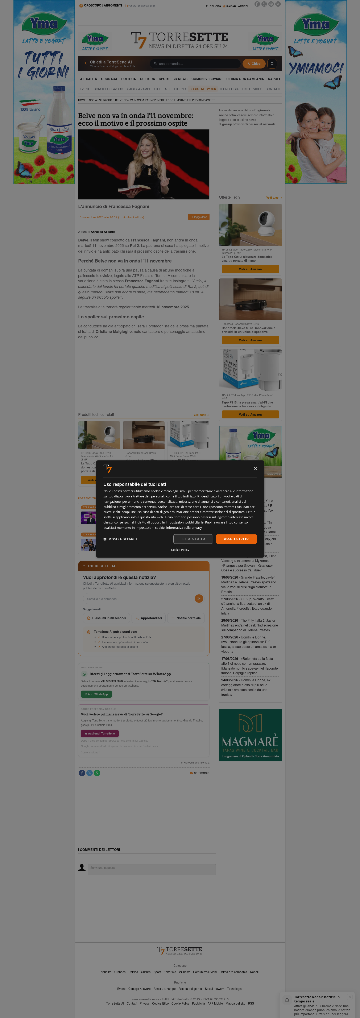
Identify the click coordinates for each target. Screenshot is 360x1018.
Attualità (106, 972)
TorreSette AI (115, 1003)
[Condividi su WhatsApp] (97, 773)
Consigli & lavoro (139, 988)
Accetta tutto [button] (236, 539)
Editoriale (170, 972)
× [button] (255, 468)
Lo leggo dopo (199, 217)
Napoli (254, 972)
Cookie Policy (180, 1003)
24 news (184, 972)
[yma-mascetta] (95, 41)
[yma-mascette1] (265, 41)
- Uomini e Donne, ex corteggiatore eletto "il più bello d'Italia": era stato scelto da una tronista (245, 687)
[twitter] (264, 4)
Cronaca (120, 972)
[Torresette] (180, 40)
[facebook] (257, 4)
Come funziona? (90, 752)
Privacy (144, 1003)
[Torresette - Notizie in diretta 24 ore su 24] (180, 951)
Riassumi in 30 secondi (109, 618)
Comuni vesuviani (205, 972)
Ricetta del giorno (190, 988)
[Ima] (250, 452)
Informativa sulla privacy (184, 527)
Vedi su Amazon (250, 269)
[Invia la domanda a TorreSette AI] (199, 598)
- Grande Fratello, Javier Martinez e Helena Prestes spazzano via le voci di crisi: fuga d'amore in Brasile (248, 584)
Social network (214, 988)
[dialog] (180, 509)
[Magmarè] (250, 735)
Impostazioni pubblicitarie (184, 522)
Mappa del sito (235, 1003)
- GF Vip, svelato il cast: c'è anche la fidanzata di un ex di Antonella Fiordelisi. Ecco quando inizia (247, 606)
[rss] (278, 4)
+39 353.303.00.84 (112, 681)
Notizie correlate (189, 618)
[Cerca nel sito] (272, 64)
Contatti (132, 1003)
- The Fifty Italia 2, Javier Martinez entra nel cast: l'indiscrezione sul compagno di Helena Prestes (249, 625)
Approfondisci (151, 618)
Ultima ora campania (233, 972)
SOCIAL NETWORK (100, 100)
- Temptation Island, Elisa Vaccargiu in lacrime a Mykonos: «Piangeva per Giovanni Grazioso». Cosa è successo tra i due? (248, 563)
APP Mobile (215, 1003)
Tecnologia (234, 988)
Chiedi (256, 63)
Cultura (146, 972)
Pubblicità (198, 1003)
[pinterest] (271, 4)
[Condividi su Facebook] (82, 773)
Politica (133, 972)
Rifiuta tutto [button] (193, 539)
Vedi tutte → (202, 415)
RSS (251, 1003)
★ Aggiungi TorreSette (100, 733)
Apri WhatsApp (97, 694)
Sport (157, 972)
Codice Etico (160, 1003)
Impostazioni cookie (150, 527)
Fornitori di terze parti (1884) (189, 507)
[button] (120, 539)
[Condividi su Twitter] (89, 773)
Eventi (121, 988)
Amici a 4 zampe (165, 988)
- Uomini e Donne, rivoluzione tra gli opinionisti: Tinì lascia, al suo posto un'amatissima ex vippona (249, 644)
